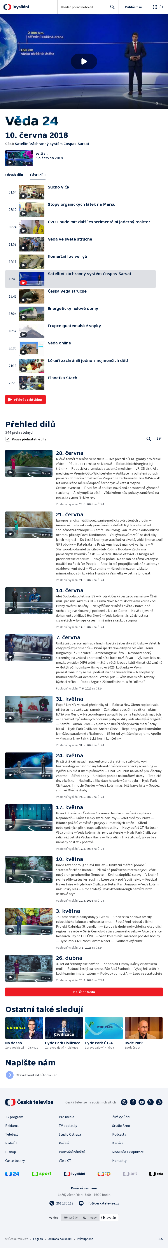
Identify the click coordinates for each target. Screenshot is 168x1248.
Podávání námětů (72, 1152)
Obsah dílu (14, 174)
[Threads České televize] (159, 1102)
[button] (84, 61)
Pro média (66, 1117)
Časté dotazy (15, 1160)
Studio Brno (121, 1125)
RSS (160, 1239)
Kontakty (119, 1160)
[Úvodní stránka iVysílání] (20, 7)
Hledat (112, 7)
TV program (14, 1117)
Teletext (11, 1134)
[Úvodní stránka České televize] (29, 1102)
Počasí (64, 1143)
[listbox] (90, 1217)
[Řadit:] (159, 438)
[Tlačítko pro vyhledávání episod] (148, 439)
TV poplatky (68, 1125)
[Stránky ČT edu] (156, 1175)
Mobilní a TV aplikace (128, 1152)
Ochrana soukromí (60, 1239)
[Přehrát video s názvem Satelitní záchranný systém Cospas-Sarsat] (84, 61)
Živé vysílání (121, 1117)
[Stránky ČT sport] (41, 1175)
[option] (70, 1217)
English (38, 1239)
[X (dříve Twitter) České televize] (150, 1102)
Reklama (12, 1125)
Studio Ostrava (70, 1134)
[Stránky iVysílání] (74, 1175)
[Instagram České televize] (124, 1102)
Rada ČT (11, 1143)
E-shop (10, 1152)
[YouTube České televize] (141, 1102)
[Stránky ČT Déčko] (104, 1175)
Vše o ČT (65, 1160)
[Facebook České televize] (133, 1102)
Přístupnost (85, 1239)
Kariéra (117, 1143)
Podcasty (119, 1134)
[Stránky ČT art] (130, 1175)
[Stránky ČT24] (12, 1175)
